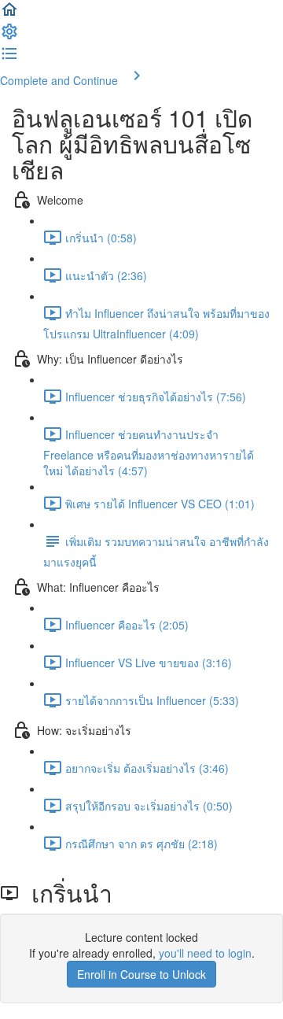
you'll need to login (205, 953)
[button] (9, 14)
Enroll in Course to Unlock (141, 974)
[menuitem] (9, 36)
